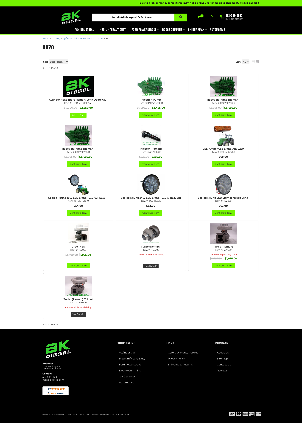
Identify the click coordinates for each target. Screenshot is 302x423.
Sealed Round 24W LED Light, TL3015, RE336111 (151, 197)
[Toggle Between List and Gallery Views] (255, 61)
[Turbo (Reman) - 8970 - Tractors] (150, 233)
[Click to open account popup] (211, 17)
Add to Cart (78, 115)
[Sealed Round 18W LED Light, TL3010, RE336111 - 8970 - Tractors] (78, 184)
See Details (151, 266)
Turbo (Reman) (151, 246)
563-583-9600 (50, 377)
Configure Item (150, 115)
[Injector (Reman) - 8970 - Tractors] (150, 135)
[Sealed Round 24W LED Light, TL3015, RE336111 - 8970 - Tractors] (150, 184)
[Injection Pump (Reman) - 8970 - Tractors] (223, 86)
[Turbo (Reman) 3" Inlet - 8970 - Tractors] (78, 286)
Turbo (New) (78, 246)
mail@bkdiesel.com (53, 380)
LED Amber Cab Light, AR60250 (223, 148)
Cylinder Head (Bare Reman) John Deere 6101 (78, 99)
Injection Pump (151, 99)
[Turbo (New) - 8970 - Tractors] (78, 233)
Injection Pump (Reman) (223, 99)
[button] (139, 17)
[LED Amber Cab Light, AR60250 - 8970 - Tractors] (223, 135)
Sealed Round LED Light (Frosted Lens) (223, 197)
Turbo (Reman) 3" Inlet (78, 299)
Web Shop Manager (119, 414)
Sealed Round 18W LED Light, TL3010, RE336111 (78, 197)
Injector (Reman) (151, 148)
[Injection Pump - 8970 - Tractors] (150, 86)
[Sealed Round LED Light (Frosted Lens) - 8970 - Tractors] (223, 184)
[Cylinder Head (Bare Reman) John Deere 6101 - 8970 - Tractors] (78, 86)
